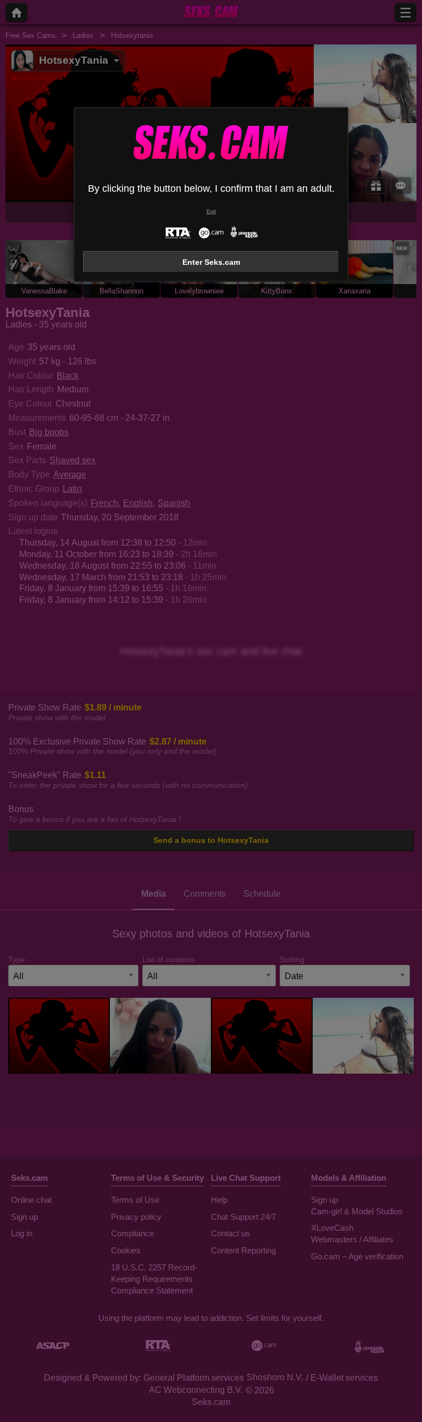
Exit (211, 211)
